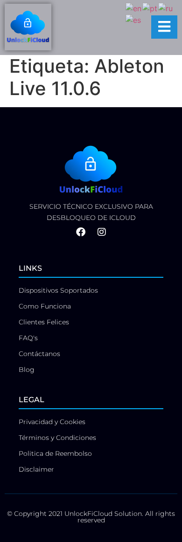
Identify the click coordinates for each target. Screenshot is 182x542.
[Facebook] (80, 232)
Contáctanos (39, 354)
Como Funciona (45, 306)
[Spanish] (134, 19)
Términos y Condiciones (57, 437)
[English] (134, 7)
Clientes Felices (44, 322)
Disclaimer (36, 469)
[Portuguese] (150, 7)
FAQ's (28, 338)
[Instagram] (101, 232)
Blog (27, 369)
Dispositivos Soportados (58, 290)
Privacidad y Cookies (52, 422)
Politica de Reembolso (55, 453)
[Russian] (166, 7)
